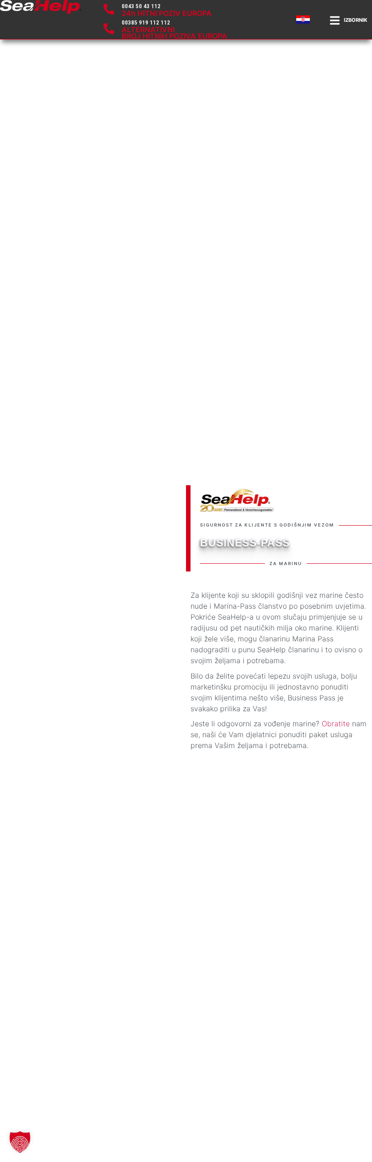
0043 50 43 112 (141, 6)
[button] (20, 1142)
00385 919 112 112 (146, 22)
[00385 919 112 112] (109, 29)
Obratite (336, 723)
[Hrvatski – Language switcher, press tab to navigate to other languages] (304, 19)
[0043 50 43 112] (109, 9)
